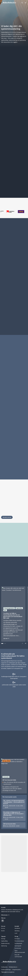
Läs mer (5, 255)
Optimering (4, 945)
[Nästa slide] (25, 643)
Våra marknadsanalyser (10, 725)
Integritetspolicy (16, 969)
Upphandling (4, 941)
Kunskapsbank (18, 943)
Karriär (3, 930)
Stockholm (17, 928)
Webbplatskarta (13, 967)
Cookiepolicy (4, 967)
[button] (2, 643)
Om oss (3, 928)
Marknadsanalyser (19, 941)
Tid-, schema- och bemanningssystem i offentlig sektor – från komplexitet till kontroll (13, 802)
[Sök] (22, 2)
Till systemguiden (8, 705)
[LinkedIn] (2, 920)
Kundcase (17, 938)
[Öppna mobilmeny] (25, 2)
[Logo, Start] (8, 3)
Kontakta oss (6, 886)
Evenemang (18, 948)
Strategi (3, 938)
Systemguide (18, 945)
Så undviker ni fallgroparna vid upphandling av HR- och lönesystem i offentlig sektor (13, 813)
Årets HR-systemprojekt (18, 955)
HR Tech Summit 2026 (9, 824)
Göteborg (17, 930)
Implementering (5, 943)
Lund (16, 933)
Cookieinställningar (6, 969)
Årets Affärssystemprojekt (20, 951)
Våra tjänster (6, 900)
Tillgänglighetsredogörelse (7, 972)
